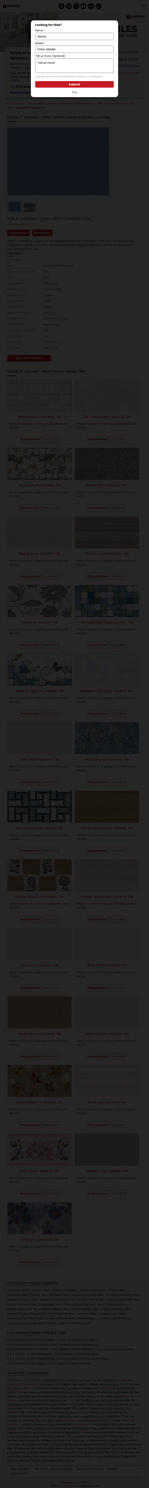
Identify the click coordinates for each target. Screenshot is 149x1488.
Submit (74, 84)
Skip (74, 92)
